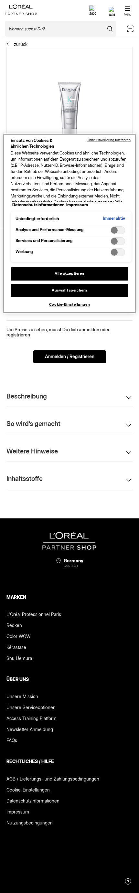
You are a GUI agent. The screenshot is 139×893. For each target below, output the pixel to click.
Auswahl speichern (69, 290)
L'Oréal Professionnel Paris (33, 614)
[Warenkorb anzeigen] (112, 14)
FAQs (11, 740)
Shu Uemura (19, 658)
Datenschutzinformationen (32, 800)
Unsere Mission (22, 696)
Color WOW (18, 636)
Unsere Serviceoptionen (31, 707)
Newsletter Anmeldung (29, 729)
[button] (69, 396)
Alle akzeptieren (69, 273)
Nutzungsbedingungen (29, 822)
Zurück (20, 44)
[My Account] (92, 13)
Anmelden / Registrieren (69, 356)
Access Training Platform (31, 718)
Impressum (17, 811)
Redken (14, 625)
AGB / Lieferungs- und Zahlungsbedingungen (52, 778)
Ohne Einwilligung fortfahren (109, 140)
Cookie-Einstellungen (28, 789)
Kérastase (16, 647)
